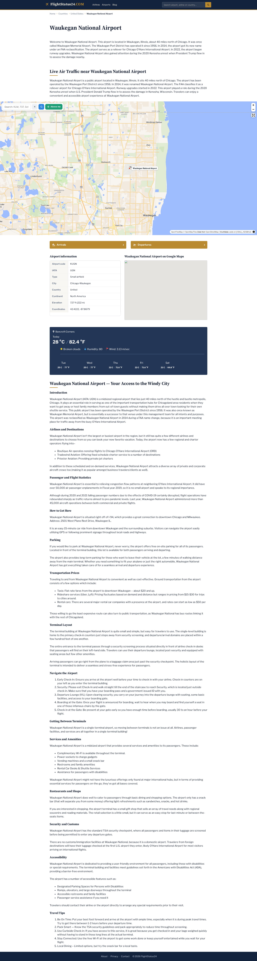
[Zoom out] (253, 109)
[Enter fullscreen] (253, 115)
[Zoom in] (253, 105)
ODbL (239, 231)
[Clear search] (34, 107)
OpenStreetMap (212, 231)
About (104, 956)
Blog (114, 4)
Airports (106, 4)
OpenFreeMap (177, 231)
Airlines (96, 4)
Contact (125, 956)
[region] (128, 168)
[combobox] (183, 4)
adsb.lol (232, 231)
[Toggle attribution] (254, 232)
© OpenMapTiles (190, 231)
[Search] (208, 4)
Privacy (114, 956)
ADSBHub (247, 231)
